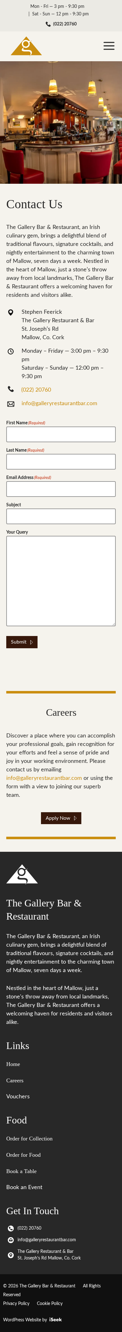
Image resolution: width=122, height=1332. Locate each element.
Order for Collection (29, 1138)
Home (13, 1064)
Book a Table (21, 1171)
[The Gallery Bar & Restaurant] (26, 46)
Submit (19, 641)
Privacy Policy (16, 1304)
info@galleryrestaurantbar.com (59, 403)
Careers (14, 1080)
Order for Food (23, 1155)
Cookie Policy (50, 1304)
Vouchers (18, 1097)
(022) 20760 (65, 24)
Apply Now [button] (58, 818)
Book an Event (24, 1187)
